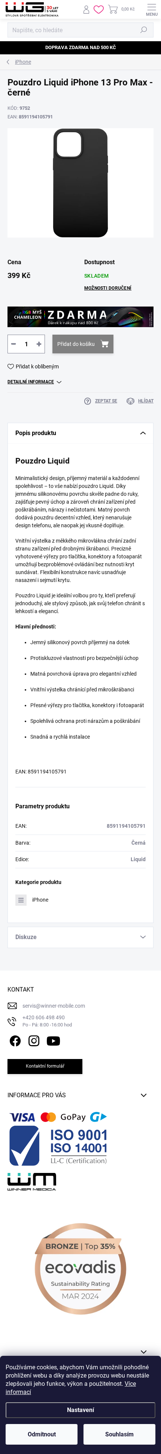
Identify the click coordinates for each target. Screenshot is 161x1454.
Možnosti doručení (107, 288)
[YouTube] (53, 1039)
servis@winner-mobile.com (53, 1006)
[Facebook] (14, 1039)
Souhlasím (119, 1434)
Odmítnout (42, 1434)
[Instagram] (32, 1039)
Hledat (144, 30)
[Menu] (151, 9)
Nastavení (80, 1410)
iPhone (40, 900)
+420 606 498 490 (47, 1021)
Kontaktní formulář (45, 1066)
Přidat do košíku (76, 344)
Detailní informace (30, 381)
